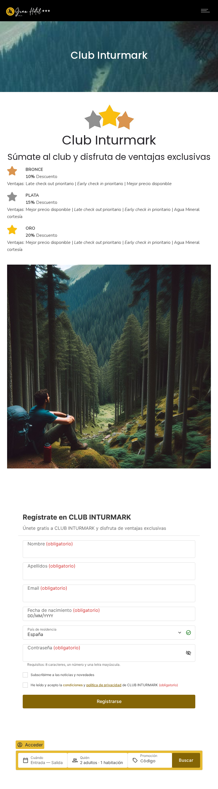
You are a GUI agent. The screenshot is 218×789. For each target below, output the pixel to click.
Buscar (186, 760)
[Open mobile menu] (206, 10)
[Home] (28, 15)
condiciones (73, 685)
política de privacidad (103, 685)
